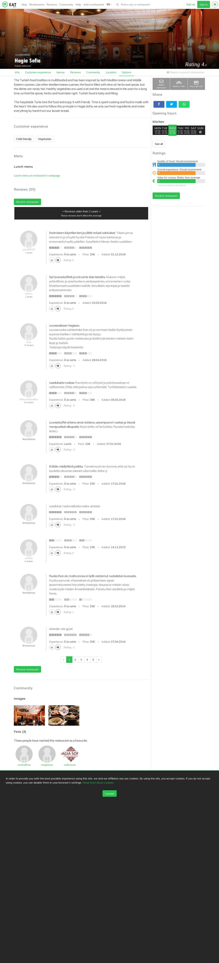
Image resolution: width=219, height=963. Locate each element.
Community (66, 4)
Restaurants (36, 4)
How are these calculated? (172, 185)
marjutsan (47, 764)
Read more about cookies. (98, 782)
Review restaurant (166, 195)
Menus (60, 72)
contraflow (24, 764)
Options (126, 72)
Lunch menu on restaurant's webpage (37, 175)
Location (111, 72)
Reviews (51, 4)
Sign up (190, 4)
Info (17, 72)
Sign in (203, 4)
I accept (109, 793)
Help (78, 4)
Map (24, 4)
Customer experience (38, 72)
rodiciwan (70, 764)
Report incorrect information (186, 72)
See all (159, 144)
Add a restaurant (93, 4)
